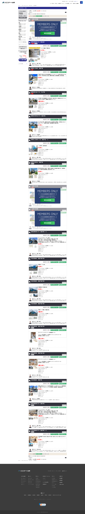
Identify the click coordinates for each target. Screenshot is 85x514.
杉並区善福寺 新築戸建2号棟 (37, 281)
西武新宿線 (30, 5)
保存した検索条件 (71, 1)
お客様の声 (44, 484)
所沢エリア (22, 482)
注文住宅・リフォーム (61, 3)
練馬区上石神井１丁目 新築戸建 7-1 (39, 139)
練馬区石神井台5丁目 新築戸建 (38, 115)
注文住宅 (44, 478)
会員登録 (61, 482)
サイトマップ (49, 499)
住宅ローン (53, 482)
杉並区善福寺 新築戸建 (36, 380)
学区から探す (30, 482)
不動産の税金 (37, 487)
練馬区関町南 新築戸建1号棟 (37, 353)
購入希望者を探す (38, 481)
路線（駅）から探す (31, 479)
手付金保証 (53, 485)
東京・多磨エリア (23, 478)
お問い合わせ (62, 484)
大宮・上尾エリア (23, 481)
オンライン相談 (54, 484)
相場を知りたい (38, 479)
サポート (71, 3)
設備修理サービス (54, 479)
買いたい (53, 3)
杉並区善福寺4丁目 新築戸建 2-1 (39, 430)
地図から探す (30, 481)
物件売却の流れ (38, 484)
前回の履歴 (63, 1)
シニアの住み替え (67, 3)
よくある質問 (54, 487)
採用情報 (61, 480)
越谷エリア (22, 484)
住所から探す (30, 478)
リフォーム (44, 479)
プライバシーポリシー (42, 499)
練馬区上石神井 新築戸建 (37, 68)
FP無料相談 (53, 478)
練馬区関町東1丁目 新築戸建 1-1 (39, 231)
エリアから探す (21, 63)
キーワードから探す (31, 484)
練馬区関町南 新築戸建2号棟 (37, 326)
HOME (19, 5)
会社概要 (61, 478)
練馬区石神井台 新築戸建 (37, 162)
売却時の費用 (37, 485)
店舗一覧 (74, 3)
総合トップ (35, 499)
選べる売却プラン (38, 482)
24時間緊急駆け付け (55, 481)
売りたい (56, 3)
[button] (42, 505)
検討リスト (67, 1)
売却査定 (37, 478)
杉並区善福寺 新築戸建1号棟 (37, 303)
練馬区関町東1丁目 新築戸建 (37, 403)
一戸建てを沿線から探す (24, 5)
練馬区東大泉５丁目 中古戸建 (38, 92)
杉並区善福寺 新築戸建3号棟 (37, 258)
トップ (51, 3)
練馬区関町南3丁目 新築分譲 (37, 42)
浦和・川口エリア (23, 479)
